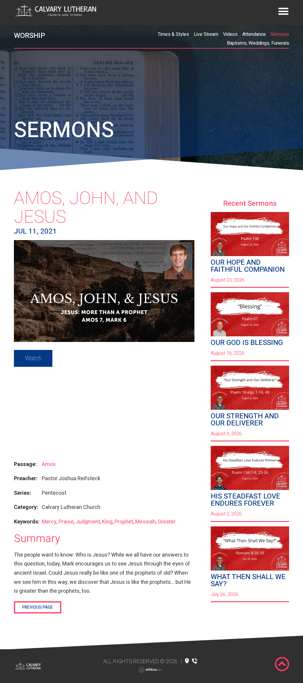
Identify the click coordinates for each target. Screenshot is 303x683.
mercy (49, 522)
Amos (49, 464)
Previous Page (37, 607)
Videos (230, 34)
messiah (145, 522)
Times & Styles (173, 34)
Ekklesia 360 (150, 670)
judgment (88, 522)
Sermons (279, 34)
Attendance (254, 34)
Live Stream (206, 34)
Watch (33, 358)
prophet (124, 522)
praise (66, 522)
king (107, 522)
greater (166, 522)
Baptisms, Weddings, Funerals (258, 43)
